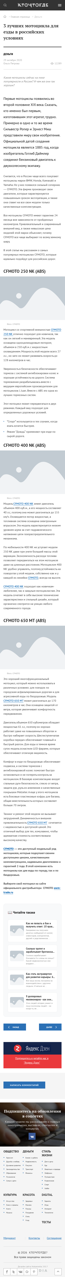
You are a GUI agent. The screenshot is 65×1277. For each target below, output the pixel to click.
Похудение (29, 1213)
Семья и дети (11, 1181)
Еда (46, 1165)
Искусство (10, 1201)
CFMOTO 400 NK (23, 503)
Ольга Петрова (11, 63)
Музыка (9, 1213)
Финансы (28, 1173)
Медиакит (9, 1238)
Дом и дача (49, 1161)
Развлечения (49, 1181)
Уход (27, 1220)
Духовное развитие (13, 1165)
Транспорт (29, 1169)
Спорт (47, 1184)
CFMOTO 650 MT (13, 700)
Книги (8, 1209)
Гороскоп (9, 1158)
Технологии (49, 1213)
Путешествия (49, 1177)
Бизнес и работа (31, 1158)
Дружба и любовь (13, 1161)
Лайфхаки (48, 1173)
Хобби (47, 1188)
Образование (11, 1173)
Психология (10, 1177)
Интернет (48, 1209)
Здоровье (28, 1201)
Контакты (34, 1238)
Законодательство (13, 1169)
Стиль (27, 1216)
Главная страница (20, 16)
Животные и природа (52, 1169)
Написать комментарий (24, 1085)
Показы (28, 1209)
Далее (49, 1027)
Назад (16, 1027)
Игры (47, 1205)
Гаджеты (48, 1201)
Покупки (28, 1165)
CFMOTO (33, 577)
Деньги (38, 16)
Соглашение (54, 1238)
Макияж (28, 1205)
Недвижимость (31, 1161)
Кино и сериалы (12, 1205)
